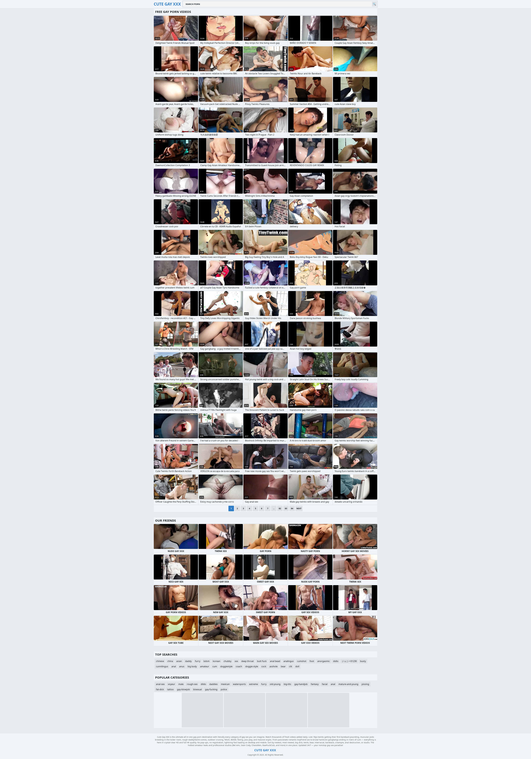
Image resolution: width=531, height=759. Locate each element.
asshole (274, 666)
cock (263, 666)
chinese (160, 661)
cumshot (301, 661)
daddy (188, 661)
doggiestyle (226, 666)
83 (286, 508)
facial (324, 684)
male (180, 684)
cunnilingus (162, 666)
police (224, 689)
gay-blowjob (183, 689)
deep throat (247, 661)
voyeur (171, 684)
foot (312, 661)
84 (292, 508)
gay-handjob (301, 684)
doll (297, 666)
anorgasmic (323, 661)
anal (173, 666)
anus (181, 666)
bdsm (206, 661)
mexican (225, 684)
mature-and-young (348, 684)
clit (290, 666)
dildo (203, 684)
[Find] (374, 4)
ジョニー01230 (349, 661)
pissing (365, 684)
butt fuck (262, 661)
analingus (288, 661)
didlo (335, 661)
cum (214, 666)
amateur (204, 666)
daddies (213, 684)
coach (239, 666)
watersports (239, 684)
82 (280, 508)
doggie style (251, 666)
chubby (227, 661)
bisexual (197, 689)
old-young (275, 684)
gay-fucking (211, 689)
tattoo (170, 689)
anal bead (275, 661)
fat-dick (160, 689)
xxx (236, 661)
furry (197, 661)
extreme (253, 684)
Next (298, 508)
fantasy (315, 684)
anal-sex (160, 684)
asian (179, 661)
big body (192, 666)
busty (363, 661)
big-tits (287, 684)
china (170, 661)
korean (216, 661)
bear (283, 666)
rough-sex (192, 684)
